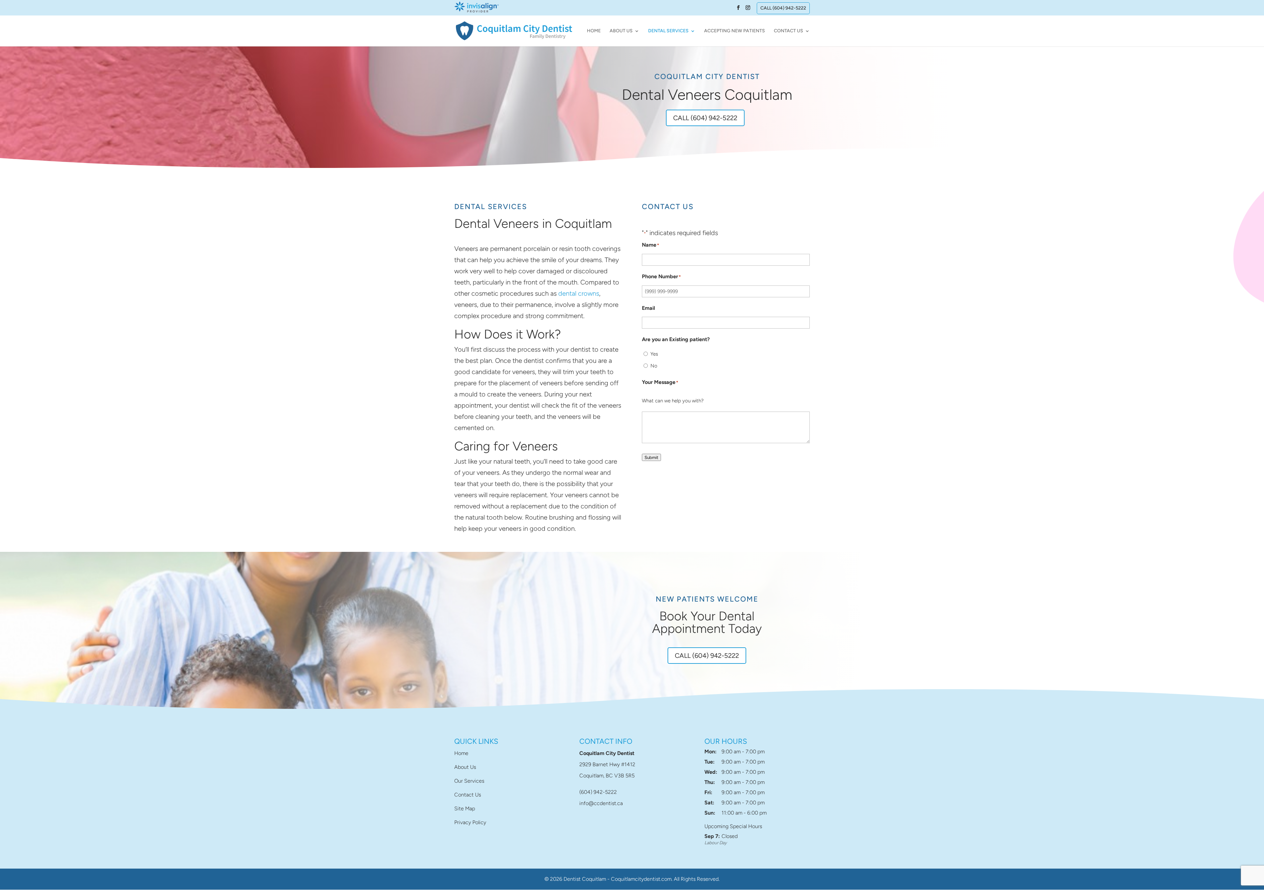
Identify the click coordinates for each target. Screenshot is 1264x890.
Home (594, 31)
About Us (621, 31)
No (653, 366)
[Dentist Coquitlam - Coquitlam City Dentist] (514, 30)
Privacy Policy (470, 822)
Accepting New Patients (734, 31)
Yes (654, 354)
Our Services (469, 781)
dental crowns (578, 293)
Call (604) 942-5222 (783, 8)
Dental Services (668, 31)
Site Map (464, 808)
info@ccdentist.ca (601, 803)
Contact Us (788, 31)
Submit (651, 457)
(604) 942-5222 (598, 792)
